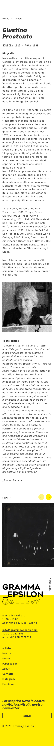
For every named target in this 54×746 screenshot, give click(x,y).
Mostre (6, 653)
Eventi (6, 658)
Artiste (18, 18)
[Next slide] (49, 497)
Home (5, 18)
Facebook (8, 684)
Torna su (50, 585)
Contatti (7, 674)
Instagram (8, 679)
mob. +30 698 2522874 (16, 637)
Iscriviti (27, 715)
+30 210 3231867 (12, 634)
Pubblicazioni (10, 664)
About (6, 669)
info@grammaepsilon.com (20, 630)
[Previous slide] (41, 497)
